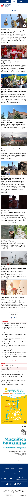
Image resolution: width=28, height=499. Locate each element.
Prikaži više (14, 314)
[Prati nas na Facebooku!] (2, 478)
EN (22, 5)
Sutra (6, 365)
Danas (2, 365)
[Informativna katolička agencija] (18, 484)
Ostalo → (12, 365)
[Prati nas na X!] (8, 478)
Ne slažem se (23, 495)
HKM (7, 1)
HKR (20, 1)
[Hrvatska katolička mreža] (9, 484)
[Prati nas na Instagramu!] (5, 478)
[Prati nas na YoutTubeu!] (11, 478)
